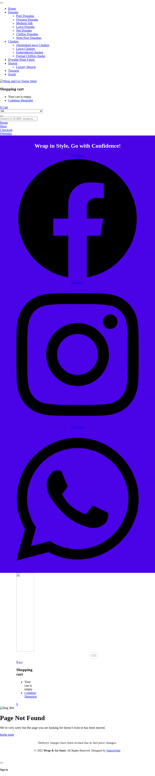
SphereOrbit (113, 750)
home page (7, 734)
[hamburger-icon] (93, 655)
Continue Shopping (20, 100)
